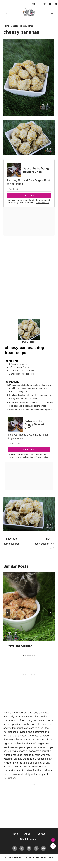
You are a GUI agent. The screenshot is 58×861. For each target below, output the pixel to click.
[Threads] (44, 3)
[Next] (50, 612)
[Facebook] (33, 3)
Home (15, 833)
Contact (41, 833)
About (27, 833)
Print (27, 342)
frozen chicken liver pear (44, 543)
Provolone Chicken (19, 645)
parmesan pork (11, 541)
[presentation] (29, 606)
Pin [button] (34, 342)
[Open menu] (52, 13)
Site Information (29, 839)
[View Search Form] (5, 13)
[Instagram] (39, 3)
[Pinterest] (55, 3)
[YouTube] (50, 3)
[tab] (23, 655)
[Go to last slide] (8, 612)
